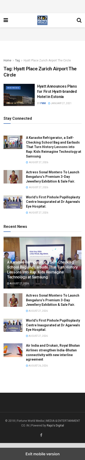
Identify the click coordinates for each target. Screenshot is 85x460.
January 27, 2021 (61, 103)
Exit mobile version (43, 453)
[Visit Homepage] (42, 20)
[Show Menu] (6, 20)
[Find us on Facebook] (41, 435)
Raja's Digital (55, 425)
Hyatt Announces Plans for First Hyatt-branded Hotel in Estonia (57, 91)
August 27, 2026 (19, 283)
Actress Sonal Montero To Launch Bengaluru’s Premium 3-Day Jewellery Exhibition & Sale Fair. (52, 176)
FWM (43, 103)
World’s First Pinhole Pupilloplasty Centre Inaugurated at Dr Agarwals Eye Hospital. (53, 201)
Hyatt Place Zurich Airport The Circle (47, 60)
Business (13, 88)
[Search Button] (79, 20)
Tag (17, 60)
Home (7, 60)
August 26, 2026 (38, 365)
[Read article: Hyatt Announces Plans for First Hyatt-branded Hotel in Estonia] (19, 95)
